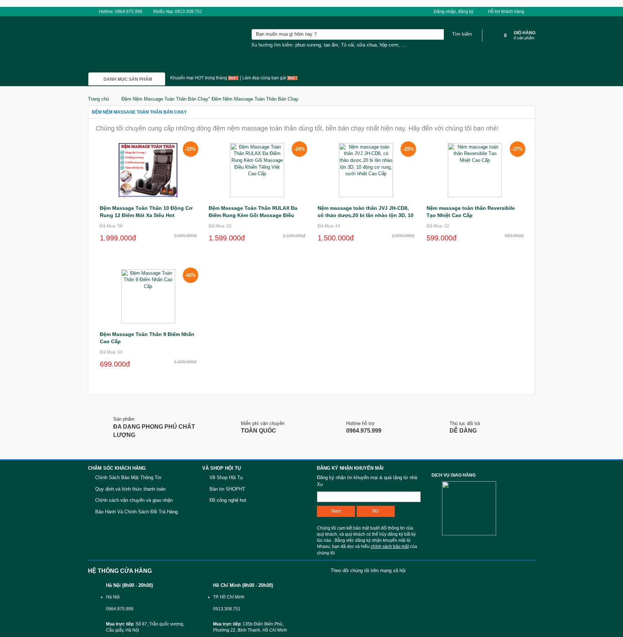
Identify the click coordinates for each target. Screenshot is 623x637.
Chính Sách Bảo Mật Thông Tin (128, 477)
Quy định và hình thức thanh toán (130, 489)
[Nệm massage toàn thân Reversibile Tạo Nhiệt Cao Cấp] (475, 169)
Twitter (484, 570)
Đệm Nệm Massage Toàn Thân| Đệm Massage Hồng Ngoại (126, 46)
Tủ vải (347, 45)
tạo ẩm (331, 45)
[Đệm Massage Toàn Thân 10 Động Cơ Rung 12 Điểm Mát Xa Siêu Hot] (148, 169)
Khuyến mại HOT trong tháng (199, 77)
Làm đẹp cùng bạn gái (264, 77)
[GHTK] (437, 507)
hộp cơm (389, 45)
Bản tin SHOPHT (227, 489)
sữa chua (367, 45)
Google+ (462, 570)
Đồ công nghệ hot (227, 500)
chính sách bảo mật (390, 546)
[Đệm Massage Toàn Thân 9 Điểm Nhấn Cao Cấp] (148, 295)
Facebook (419, 570)
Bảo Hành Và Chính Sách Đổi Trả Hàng (136, 511)
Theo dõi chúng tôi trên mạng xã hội (368, 570)
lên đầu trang (608, 521)
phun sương (308, 45)
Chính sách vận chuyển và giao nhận (134, 500)
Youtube (441, 570)
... (403, 45)
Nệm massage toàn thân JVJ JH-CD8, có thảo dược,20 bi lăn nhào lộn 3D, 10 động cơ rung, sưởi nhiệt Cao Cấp (366, 215)
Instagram (527, 570)
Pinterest (506, 570)
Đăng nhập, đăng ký (453, 11)
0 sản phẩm (524, 38)
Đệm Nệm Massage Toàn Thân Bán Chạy (139, 112)
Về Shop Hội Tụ (226, 477)
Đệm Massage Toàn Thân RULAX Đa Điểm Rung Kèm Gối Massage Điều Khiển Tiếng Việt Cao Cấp (253, 215)
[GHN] (473, 507)
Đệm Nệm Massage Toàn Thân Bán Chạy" (210, 99)
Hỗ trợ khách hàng (506, 11)
